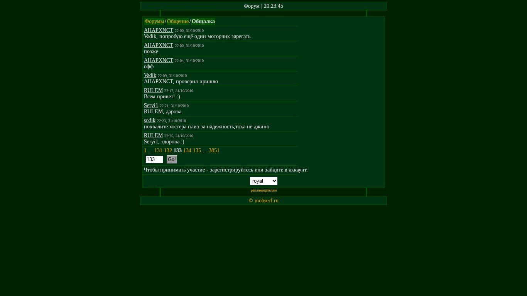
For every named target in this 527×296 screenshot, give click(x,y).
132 (168, 150)
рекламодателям (264, 190)
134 (187, 150)
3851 (214, 150)
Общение (178, 21)
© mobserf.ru (264, 201)
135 (197, 150)
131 (158, 150)
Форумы (154, 21)
